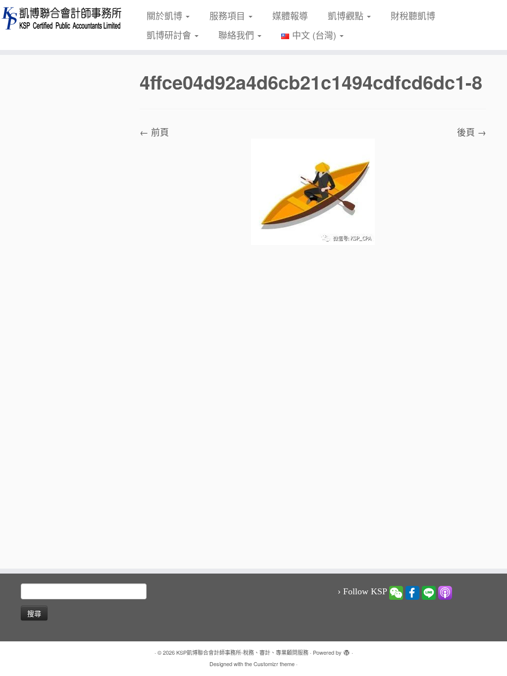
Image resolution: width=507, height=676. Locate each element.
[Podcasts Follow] (445, 592)
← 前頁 (154, 131)
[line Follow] (429, 592)
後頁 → (471, 131)
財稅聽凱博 (413, 15)
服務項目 (228, 15)
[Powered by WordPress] (346, 650)
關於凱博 (166, 15)
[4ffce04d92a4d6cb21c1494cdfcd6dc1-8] (313, 190)
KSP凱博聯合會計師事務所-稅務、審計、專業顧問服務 (242, 652)
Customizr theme (274, 664)
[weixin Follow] (396, 592)
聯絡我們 (237, 34)
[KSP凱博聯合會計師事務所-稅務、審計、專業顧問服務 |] (59, 18)
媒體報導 (290, 15)
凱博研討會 (170, 34)
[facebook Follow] (412, 592)
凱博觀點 (347, 15)
